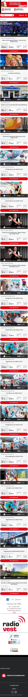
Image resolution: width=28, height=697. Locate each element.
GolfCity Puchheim (5, 580)
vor (13, 599)
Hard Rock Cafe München (7, 71)
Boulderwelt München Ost (7, 167)
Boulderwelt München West (8, 296)
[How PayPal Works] (14, 641)
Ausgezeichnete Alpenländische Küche (14, 551)
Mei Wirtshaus (4, 549)
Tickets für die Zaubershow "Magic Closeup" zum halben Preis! (14, 233)
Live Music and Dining (14, 73)
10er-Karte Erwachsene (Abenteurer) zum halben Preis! (14, 137)
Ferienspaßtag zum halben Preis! (14, 456)
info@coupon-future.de (14, 610)
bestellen (14, 51)
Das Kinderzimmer (5, 134)
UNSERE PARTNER (5, 668)
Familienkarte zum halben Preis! (14, 201)
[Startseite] (14, 4)
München (5, 43)
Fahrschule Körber (5, 102)
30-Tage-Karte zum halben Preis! (14, 169)
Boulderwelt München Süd (7, 327)
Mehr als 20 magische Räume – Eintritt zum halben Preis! (14, 41)
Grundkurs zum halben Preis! (14, 393)
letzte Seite (18, 599)
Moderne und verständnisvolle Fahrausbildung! (14, 104)
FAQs (14, 612)
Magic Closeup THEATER (7, 230)
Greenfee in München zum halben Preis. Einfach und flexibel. (14, 583)
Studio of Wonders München (8, 38)
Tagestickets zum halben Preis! (14, 361)
